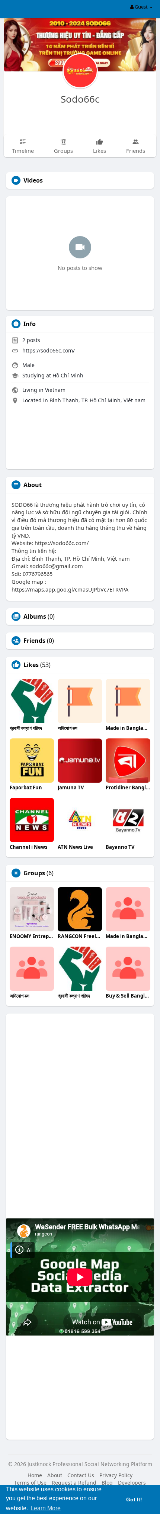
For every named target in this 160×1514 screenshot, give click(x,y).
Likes (31, 665)
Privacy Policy (115, 1475)
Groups (34, 873)
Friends (34, 641)
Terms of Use (30, 1482)
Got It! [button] (134, 1499)
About (54, 1475)
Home (35, 1475)
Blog (107, 1482)
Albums (34, 616)
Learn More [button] (46, 1508)
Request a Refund (74, 1482)
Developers (132, 1482)
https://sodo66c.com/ (48, 350)
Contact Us (80, 1475)
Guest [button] (141, 6)
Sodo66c (80, 99)
